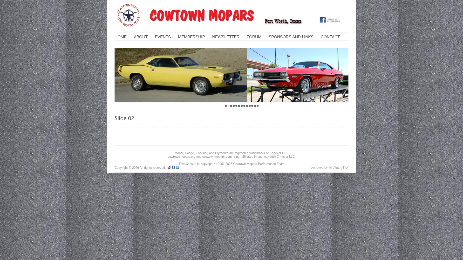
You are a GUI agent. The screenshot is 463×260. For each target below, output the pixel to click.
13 (258, 106)
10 (250, 106)
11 (252, 106)
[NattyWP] (338, 167)
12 (255, 106)
